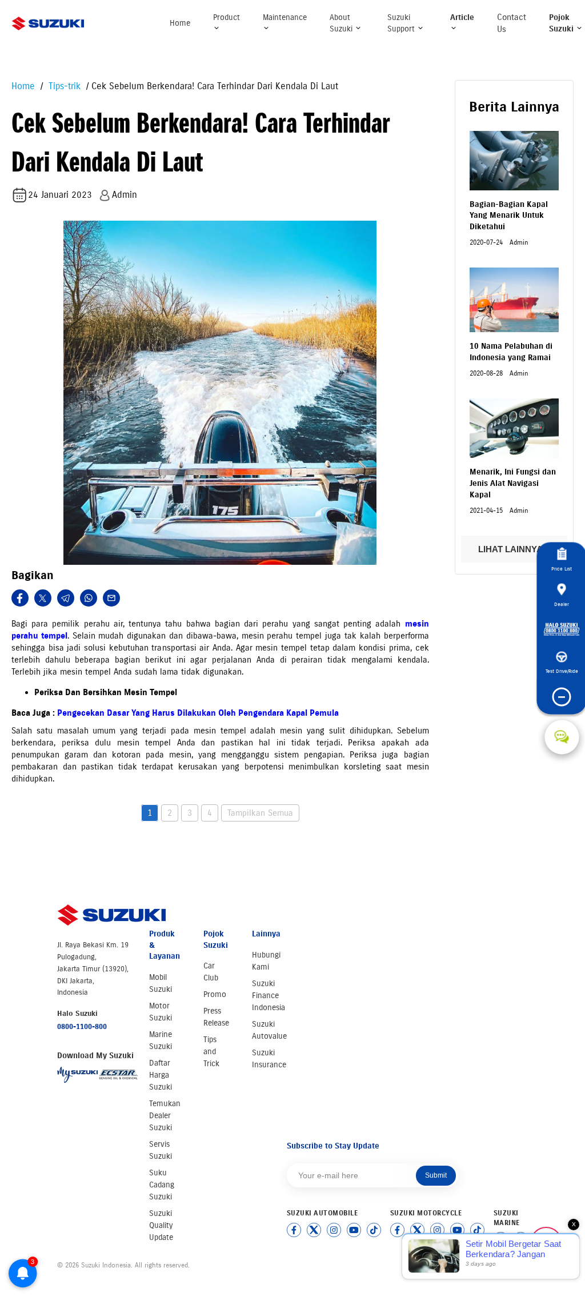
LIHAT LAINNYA (511, 549)
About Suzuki (342, 23)
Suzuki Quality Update (161, 1225)
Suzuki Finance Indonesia (268, 995)
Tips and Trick (211, 1051)
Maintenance (285, 17)
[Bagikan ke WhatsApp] (88, 598)
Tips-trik (63, 86)
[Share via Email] (111, 598)
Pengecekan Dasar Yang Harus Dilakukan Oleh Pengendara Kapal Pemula (198, 713)
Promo (214, 994)
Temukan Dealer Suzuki (165, 1115)
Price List (561, 568)
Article (462, 17)
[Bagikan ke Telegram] (65, 598)
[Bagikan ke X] (42, 598)
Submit (436, 1175)
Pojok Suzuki (562, 23)
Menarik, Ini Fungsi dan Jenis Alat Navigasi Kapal (513, 483)
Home (180, 23)
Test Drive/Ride (562, 671)
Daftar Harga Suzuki (160, 1075)
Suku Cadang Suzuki (161, 1185)
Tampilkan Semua (260, 813)
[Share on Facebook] (20, 598)
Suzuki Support (402, 23)
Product (226, 17)
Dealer (561, 604)
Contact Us (511, 23)
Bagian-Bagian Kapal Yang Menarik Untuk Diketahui (509, 216)
